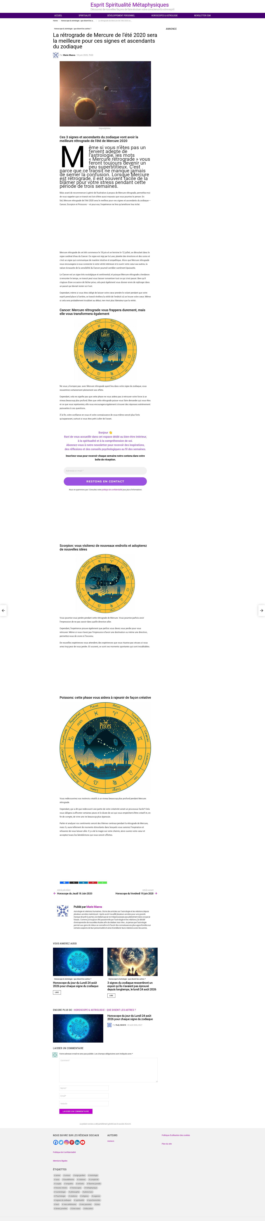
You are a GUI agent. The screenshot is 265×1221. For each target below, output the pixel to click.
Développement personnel (121, 15)
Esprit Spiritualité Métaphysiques (130, 5)
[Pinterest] (92, 883)
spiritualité (80, 1200)
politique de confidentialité (112, 490)
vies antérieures (70, 1204)
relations (73, 1196)
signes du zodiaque (63, 1200)
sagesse (96, 1196)
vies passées (86, 1204)
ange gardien (80, 1175)
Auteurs (110, 1141)
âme (98, 1204)
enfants (81, 1184)
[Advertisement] (105, 228)
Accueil (58, 15)
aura (57, 1179)
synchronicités (94, 1200)
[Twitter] (61, 1142)
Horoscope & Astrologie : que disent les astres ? (72, 979)
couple (58, 1184)
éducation (89, 1208)
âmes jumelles (61, 1208)
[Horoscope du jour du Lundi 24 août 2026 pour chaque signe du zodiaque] (78, 962)
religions (85, 1196)
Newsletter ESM (202, 15)
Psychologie (60, 1196)
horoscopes (76, 1188)
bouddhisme (69, 1179)
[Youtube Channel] (82, 1142)
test (57, 1204)
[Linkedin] (83, 883)
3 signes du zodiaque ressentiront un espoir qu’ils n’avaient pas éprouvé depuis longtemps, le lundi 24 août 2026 (131, 986)
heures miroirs (61, 1188)
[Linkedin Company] (77, 1142)
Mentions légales (60, 1161)
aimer (58, 1175)
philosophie (74, 1192)
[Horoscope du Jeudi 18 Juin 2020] (3, 610)
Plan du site (167, 1144)
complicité (94, 1179)
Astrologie (94, 1175)
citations (82, 1179)
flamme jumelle (95, 1184)
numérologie (60, 1192)
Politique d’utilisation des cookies (176, 1135)
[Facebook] (64, 883)
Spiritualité (85, 15)
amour (67, 1175)
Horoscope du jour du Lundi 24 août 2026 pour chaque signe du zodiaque (75, 984)
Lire (57, 992)
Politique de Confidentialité (64, 1152)
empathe (69, 1184)
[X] (73, 883)
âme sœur (76, 1208)
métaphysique (91, 1188)
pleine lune (88, 1192)
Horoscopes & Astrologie (164, 15)
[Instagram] (66, 1142)
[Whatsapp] (102, 883)
